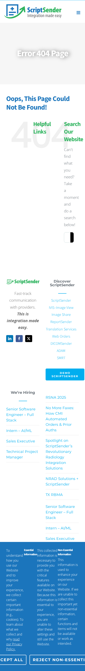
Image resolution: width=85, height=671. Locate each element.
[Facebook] (19, 338)
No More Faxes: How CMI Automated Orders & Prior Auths (60, 419)
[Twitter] (28, 338)
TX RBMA (54, 494)
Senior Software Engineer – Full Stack (20, 415)
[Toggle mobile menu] (79, 12)
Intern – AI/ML (19, 430)
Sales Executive (20, 441)
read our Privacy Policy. (14, 644)
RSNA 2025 (56, 397)
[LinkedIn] (9, 338)
